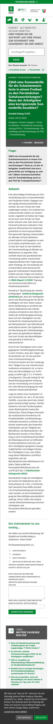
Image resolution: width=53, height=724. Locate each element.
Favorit (28, 143)
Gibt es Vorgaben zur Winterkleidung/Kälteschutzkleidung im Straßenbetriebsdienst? (27, 662)
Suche (16, 60)
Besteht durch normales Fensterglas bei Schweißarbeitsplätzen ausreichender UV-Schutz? (27, 671)
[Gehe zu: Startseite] (21, 10)
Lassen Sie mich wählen (15, 711)
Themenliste (34, 70)
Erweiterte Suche (18, 70)
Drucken (38, 143)
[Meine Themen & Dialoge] (36, 20)
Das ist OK (41, 717)
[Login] (43, 20)
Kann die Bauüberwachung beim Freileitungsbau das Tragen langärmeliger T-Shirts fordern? (25, 645)
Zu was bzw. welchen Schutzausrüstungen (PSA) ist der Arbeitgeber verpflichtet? (26, 654)
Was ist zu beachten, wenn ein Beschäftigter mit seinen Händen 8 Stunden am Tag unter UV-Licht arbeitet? (26, 681)
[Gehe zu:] (9, 20)
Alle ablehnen (24, 717)
